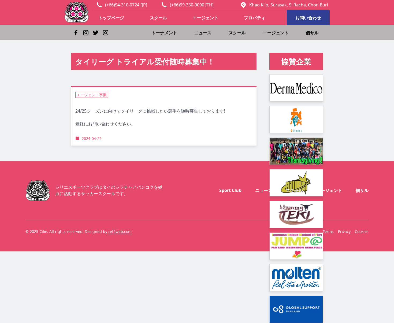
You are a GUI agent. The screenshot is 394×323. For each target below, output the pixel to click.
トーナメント (164, 33)
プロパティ (254, 18)
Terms (328, 231)
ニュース (202, 33)
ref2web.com (120, 231)
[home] (79, 12)
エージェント (205, 18)
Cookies (362, 231)
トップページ (111, 18)
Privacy (344, 231)
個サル (312, 33)
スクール (158, 18)
